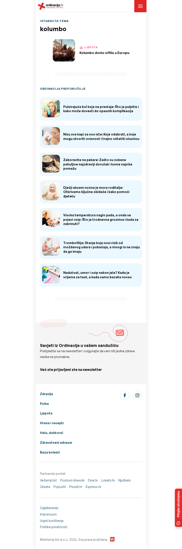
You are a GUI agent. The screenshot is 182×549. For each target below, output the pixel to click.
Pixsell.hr (75, 487)
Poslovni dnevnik (72, 480)
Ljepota (46, 413)
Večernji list (48, 480)
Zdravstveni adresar (56, 442)
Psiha (44, 404)
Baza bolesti (50, 452)
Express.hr (93, 487)
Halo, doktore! (51, 433)
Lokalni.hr (108, 480)
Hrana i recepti (52, 423)
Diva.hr (93, 480)
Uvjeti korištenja (51, 521)
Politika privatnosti (53, 527)
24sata (45, 487)
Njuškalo (124, 480)
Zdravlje (46, 394)
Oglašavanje (49, 508)
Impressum (48, 514)
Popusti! (59, 487)
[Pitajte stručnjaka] (178, 508)
